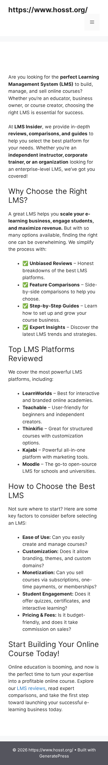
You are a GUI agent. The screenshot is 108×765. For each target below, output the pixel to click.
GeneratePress (54, 756)
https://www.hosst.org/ (48, 10)
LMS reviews (31, 688)
